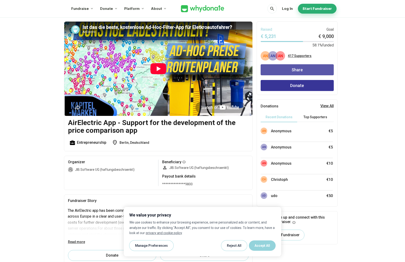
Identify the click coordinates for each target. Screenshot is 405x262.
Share (297, 69)
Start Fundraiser (317, 9)
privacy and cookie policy (164, 233)
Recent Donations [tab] (279, 117)
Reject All (234, 245)
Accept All (262, 245)
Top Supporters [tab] (315, 117)
